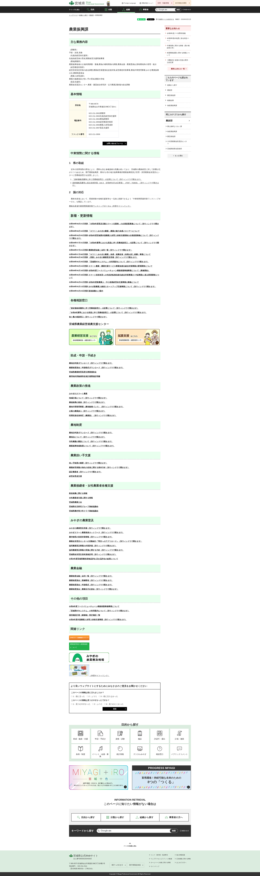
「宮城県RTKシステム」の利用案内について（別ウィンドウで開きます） (118, 262)
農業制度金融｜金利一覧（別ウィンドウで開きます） (110, 250)
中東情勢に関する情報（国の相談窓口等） (178, 47)
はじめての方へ (181, 862)
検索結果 (170, 100)
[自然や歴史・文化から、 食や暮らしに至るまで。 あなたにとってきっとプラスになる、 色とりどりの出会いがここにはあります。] (98, 784)
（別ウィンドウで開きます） (88, 317)
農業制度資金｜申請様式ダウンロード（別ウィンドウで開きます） (96, 368)
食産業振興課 (172, 105)
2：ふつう (93, 696)
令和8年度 (73, 620)
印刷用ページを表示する (166, 19)
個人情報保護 (180, 855)
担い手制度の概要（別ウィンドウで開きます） (88, 463)
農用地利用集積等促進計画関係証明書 (84, 376)
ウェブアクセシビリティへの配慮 (161, 859)
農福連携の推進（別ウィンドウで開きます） (87, 402)
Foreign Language (130, 3)
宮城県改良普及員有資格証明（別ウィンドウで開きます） (93, 554)
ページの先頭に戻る (130, 846)
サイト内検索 (157, 9)
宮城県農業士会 (75, 502)
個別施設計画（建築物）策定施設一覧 (84, 615)
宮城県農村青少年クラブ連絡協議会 (83, 511)
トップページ (73, 15)
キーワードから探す (82, 830)
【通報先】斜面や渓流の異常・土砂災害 (178, 61)
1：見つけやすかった (81, 704)
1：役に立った (79, 696)
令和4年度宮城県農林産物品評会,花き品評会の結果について (93, 559)
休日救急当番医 (181, 3)
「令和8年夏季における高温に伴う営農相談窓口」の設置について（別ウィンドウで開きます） (108, 313)
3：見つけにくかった (115, 704)
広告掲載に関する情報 (183, 859)
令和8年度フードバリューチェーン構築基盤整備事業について (94, 606)
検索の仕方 (187, 9)
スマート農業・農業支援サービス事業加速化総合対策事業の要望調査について (120, 266)
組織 (128, 9)
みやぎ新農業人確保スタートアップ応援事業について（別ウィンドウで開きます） (122, 287)
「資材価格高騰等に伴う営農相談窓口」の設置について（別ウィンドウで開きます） (107, 179)
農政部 (91, 15)
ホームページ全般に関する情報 (161, 862)
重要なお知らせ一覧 (178, 69)
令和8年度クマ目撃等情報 (176, 33)
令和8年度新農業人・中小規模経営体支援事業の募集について (113, 282)
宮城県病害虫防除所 (174, 149)
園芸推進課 (171, 95)
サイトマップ (155, 866)
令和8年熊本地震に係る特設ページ (178, 39)
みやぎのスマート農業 (78, 394)
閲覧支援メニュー (147, 3)
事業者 (145, 9)
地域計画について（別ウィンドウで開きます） (88, 398)
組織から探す (83, 15)
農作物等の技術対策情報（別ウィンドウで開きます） (91, 537)
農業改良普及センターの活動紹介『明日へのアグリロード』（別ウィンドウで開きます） (105, 541)
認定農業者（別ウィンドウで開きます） (85, 472)
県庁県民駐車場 (135, 865)
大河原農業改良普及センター (177, 142)
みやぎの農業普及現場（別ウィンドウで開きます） (90, 528)
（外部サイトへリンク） (99, 676)
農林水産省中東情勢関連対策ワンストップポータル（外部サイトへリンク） (100, 206)
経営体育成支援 (75, 476)
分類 (110, 9)
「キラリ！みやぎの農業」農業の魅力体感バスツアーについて (114, 231)
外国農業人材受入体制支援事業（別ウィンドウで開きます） (102, 620)
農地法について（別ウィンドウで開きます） (87, 437)
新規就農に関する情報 (78, 493)
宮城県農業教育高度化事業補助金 (82, 372)
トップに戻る (75, 9)
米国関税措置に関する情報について (178, 54)
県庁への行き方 (117, 865)
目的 (92, 9)
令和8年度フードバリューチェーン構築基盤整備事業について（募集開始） (119, 271)
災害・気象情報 (163, 3)
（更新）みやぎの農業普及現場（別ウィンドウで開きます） (113, 257)
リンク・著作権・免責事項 (159, 855)
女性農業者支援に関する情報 (81, 498)
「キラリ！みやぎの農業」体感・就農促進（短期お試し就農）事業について (119, 254)
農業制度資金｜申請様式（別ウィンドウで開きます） (91, 585)
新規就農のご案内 (95, 291)
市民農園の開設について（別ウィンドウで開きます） (91, 441)
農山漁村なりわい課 (174, 126)
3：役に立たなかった (109, 696)
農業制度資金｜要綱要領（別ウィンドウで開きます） (91, 580)
